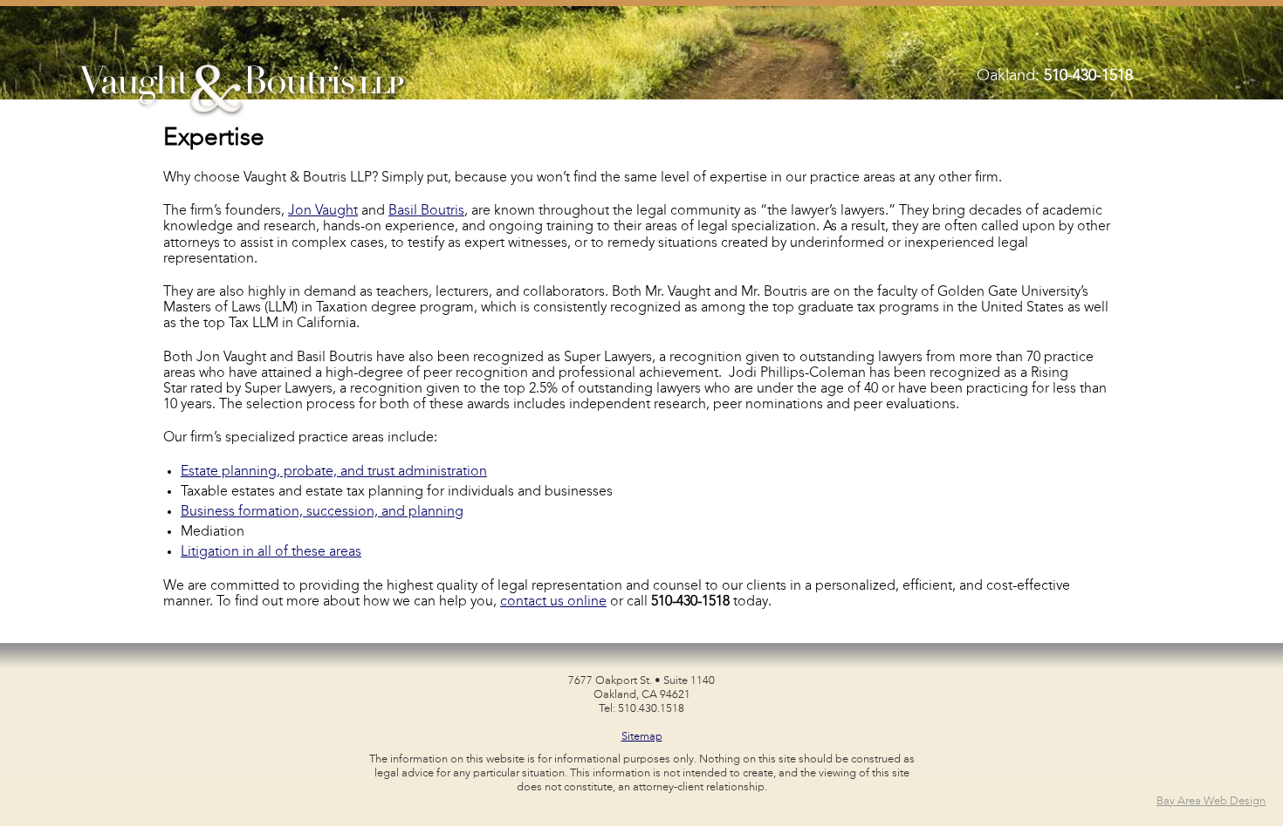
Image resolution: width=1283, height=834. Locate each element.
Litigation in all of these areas (271, 552)
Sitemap (641, 736)
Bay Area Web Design (1211, 801)
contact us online (553, 602)
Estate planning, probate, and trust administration (334, 472)
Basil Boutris (426, 211)
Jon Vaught (323, 211)
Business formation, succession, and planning (322, 512)
